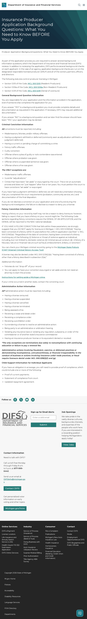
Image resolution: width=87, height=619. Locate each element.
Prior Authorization (31, 556)
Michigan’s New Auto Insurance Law (53, 538)
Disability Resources (12, 596)
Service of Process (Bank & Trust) (31, 537)
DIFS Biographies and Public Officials (75, 544)
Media (69, 534)
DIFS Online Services (10, 553)
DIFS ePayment (8, 531)
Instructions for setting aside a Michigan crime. (23, 277)
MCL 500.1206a (36, 87)
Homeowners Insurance (50, 547)
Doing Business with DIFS (32, 543)
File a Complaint (51, 531)
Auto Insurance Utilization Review (31, 548)
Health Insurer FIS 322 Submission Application (10, 547)
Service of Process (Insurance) (31, 532)
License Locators (8, 534)
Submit (43, 425)
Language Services (12, 602)
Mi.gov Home (10, 579)
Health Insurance (52, 543)
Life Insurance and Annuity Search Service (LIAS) (9, 539)
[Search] (79, 5)
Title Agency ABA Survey (30, 560)
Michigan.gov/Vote (15, 508)
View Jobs (68, 445)
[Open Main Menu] (83, 5)
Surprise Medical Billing (33, 553)
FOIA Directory (10, 608)
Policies (8, 585)
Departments (10, 614)
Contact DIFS (12, 488)
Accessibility (9, 591)
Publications (50, 534)
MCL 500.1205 (34, 84)
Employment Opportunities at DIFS (75, 538)
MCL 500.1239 (34, 91)
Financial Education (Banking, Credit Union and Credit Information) (54, 554)
